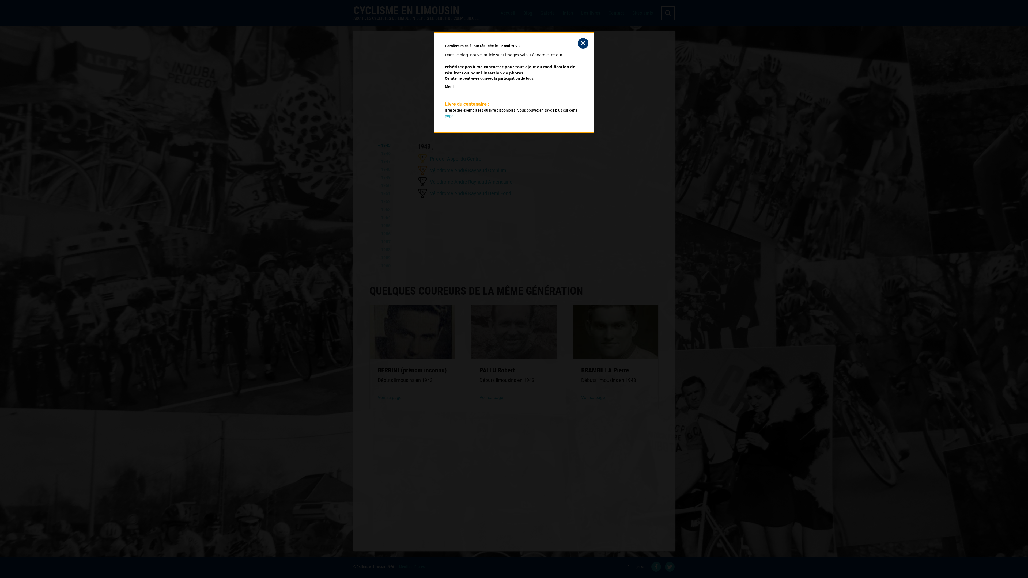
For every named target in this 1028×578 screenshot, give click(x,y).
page (449, 116)
